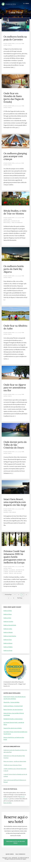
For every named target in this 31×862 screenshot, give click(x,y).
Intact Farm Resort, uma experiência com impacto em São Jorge (15, 502)
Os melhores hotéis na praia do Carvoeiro (15, 38)
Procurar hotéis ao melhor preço (15, 842)
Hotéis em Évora (7, 639)
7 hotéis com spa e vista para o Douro (12, 765)
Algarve (12, 570)
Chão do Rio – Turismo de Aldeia (11, 702)
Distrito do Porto (15, 571)
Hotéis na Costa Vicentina (9, 636)
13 (14, 598)
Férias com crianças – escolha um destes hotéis (14, 761)
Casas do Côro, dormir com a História (12, 728)
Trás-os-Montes (17, 222)
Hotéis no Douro (7, 614)
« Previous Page (8, 595)
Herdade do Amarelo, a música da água (12, 718)
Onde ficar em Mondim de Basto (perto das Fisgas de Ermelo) (14, 97)
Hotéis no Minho (7, 610)
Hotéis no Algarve (7, 643)
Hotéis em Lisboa (7, 628)
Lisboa (6, 573)
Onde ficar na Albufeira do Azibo (15, 327)
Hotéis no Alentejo (8, 632)
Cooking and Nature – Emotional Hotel (13, 706)
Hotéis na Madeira (7, 647)
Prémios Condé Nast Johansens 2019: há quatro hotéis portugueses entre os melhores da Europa (15, 557)
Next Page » (20, 598)
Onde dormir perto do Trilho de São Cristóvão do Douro (15, 444)
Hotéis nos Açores (7, 650)
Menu (27, 3)
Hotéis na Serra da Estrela (9, 625)
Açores (6, 512)
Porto (11, 573)
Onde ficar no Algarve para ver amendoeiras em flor (15, 387)
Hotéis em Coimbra (8, 621)
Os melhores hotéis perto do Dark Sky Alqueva (14, 269)
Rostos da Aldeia (7, 802)
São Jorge (12, 512)
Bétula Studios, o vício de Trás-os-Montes (15, 212)
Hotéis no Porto (7, 618)
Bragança (7, 220)
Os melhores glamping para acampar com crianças (15, 156)
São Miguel (18, 573)
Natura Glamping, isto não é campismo (13, 709)
